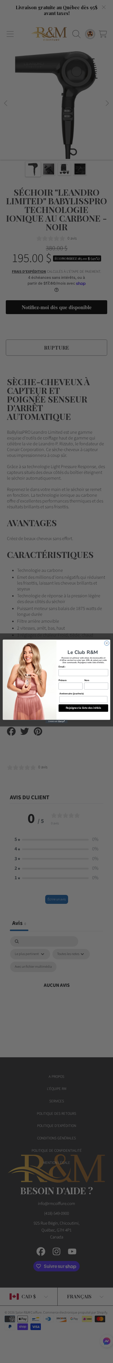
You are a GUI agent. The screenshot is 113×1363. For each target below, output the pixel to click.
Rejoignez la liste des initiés (83, 708)
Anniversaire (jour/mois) (71, 693)
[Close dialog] (106, 643)
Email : (62, 666)
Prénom (62, 680)
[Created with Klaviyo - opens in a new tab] (56, 721)
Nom (86, 680)
